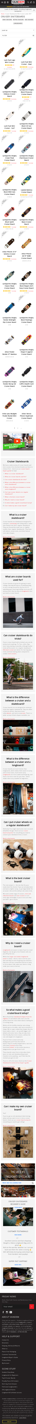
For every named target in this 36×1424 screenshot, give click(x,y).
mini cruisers (21, 895)
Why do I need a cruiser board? (14, 500)
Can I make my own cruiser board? (15, 505)
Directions (5, 1343)
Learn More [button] (22, 1417)
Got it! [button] (9, 1421)
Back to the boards (9, 537)
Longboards (18, 23)
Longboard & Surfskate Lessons (12, 1392)
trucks (23, 713)
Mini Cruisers (7, 20)
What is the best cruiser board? (14, 497)
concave (12, 1045)
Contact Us (5, 1340)
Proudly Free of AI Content (10, 1381)
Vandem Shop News (8, 1372)
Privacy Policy (6, 1360)
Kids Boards (29, 20)
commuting (13, 523)
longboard (25, 591)
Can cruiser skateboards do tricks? (16, 479)
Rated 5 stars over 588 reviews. (20, 6)
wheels (9, 713)
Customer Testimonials (9, 1354)
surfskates (5, 1324)
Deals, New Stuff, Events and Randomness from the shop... (17, 1301)
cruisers (29, 1322)
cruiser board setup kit (23, 1120)
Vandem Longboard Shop (9, 1398)
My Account (5, 1363)
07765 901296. (22, 1332)
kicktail (12, 1047)
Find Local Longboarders (9, 1387)
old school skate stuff (16, 1324)
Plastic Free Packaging (9, 1351)
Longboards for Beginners (10, 1375)
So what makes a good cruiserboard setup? (18, 503)
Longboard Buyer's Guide (10, 1357)
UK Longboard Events (8, 1390)
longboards (22, 1322)
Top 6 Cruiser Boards (8, 1378)
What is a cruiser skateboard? (14, 474)
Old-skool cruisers (8, 650)
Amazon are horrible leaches (18, 1408)
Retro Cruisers (18, 20)
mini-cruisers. (12, 653)
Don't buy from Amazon (9, 1384)
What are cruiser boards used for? (15, 476)
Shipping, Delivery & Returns (11, 1346)
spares (18, 1326)
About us (5, 1348)
